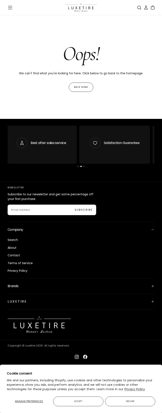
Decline (130, 401)
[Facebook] (85, 356)
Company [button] (15, 229)
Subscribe (84, 210)
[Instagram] (76, 356)
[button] (10, 7)
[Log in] (145, 7)
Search (13, 240)
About (12, 248)
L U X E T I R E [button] (17, 301)
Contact (14, 255)
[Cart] (152, 7)
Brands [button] (13, 286)
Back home (81, 87)
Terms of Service (20, 263)
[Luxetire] (39, 324)
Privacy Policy (134, 389)
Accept (78, 401)
